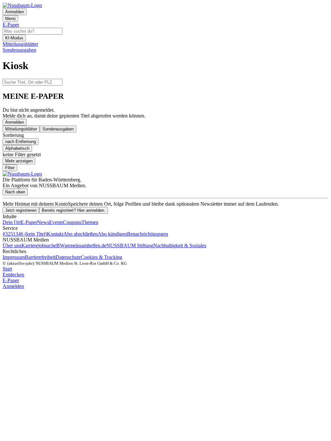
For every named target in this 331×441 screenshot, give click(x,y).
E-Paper (29, 222)
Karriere (29, 245)
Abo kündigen (112, 234)
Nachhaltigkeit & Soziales (179, 245)
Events (56, 222)
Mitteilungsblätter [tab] (21, 129)
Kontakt (55, 234)
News (43, 222)
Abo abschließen (80, 234)
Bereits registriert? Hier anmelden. (73, 210)
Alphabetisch (17, 148)
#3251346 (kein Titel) (25, 234)
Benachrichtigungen (147, 234)
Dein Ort (12, 222)
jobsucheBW (51, 245)
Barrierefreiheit (40, 257)
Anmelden (14, 122)
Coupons (72, 222)
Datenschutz (68, 257)
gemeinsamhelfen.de (85, 245)
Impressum (14, 257)
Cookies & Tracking (101, 257)
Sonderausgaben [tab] (58, 129)
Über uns (12, 245)
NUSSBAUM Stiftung (129, 245)
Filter (10, 167)
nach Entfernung (20, 141)
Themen (89, 222)
